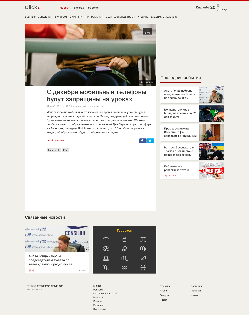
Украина (142, 16)
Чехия (194, 295)
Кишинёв (202, 7)
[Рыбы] (143, 268)
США (109, 16)
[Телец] (124, 239)
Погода (79, 7)
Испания (196, 290)
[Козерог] (106, 268)
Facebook (57, 128)
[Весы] (106, 258)
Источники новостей (105, 293)
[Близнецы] (143, 239)
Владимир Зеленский (165, 16)
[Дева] (143, 249)
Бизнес (170, 176)
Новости (65, 7)
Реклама (98, 289)
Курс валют (100, 309)
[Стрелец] (143, 258)
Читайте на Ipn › (55, 140)
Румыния (97, 16)
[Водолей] (124, 268)
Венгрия (164, 295)
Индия (163, 299)
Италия (164, 290)
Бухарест (61, 16)
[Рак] (106, 249)
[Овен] (106, 239)
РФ (87, 16)
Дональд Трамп (124, 16)
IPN (80, 16)
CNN (73, 16)
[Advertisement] (100, 179)
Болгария (196, 286)
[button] (143, 140)
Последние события (180, 77)
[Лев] (124, 249)
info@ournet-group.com (50, 285)
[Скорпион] (124, 258)
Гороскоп (93, 7)
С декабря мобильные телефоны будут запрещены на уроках (96, 95)
